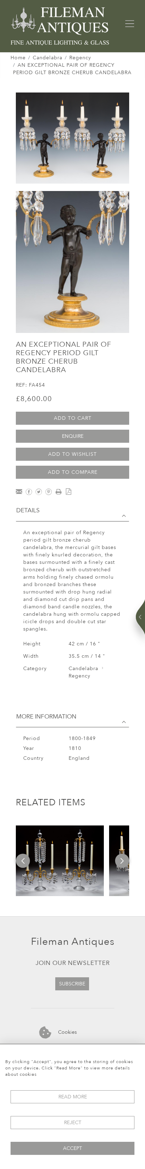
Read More (72, 1096)
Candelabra (47, 57)
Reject (72, 1122)
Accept (72, 1148)
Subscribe (72, 983)
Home (18, 57)
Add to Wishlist (72, 454)
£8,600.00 (34, 399)
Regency (80, 57)
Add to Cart (73, 418)
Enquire (72, 436)
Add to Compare (72, 472)
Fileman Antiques (72, 941)
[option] (60, 860)
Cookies (67, 1032)
